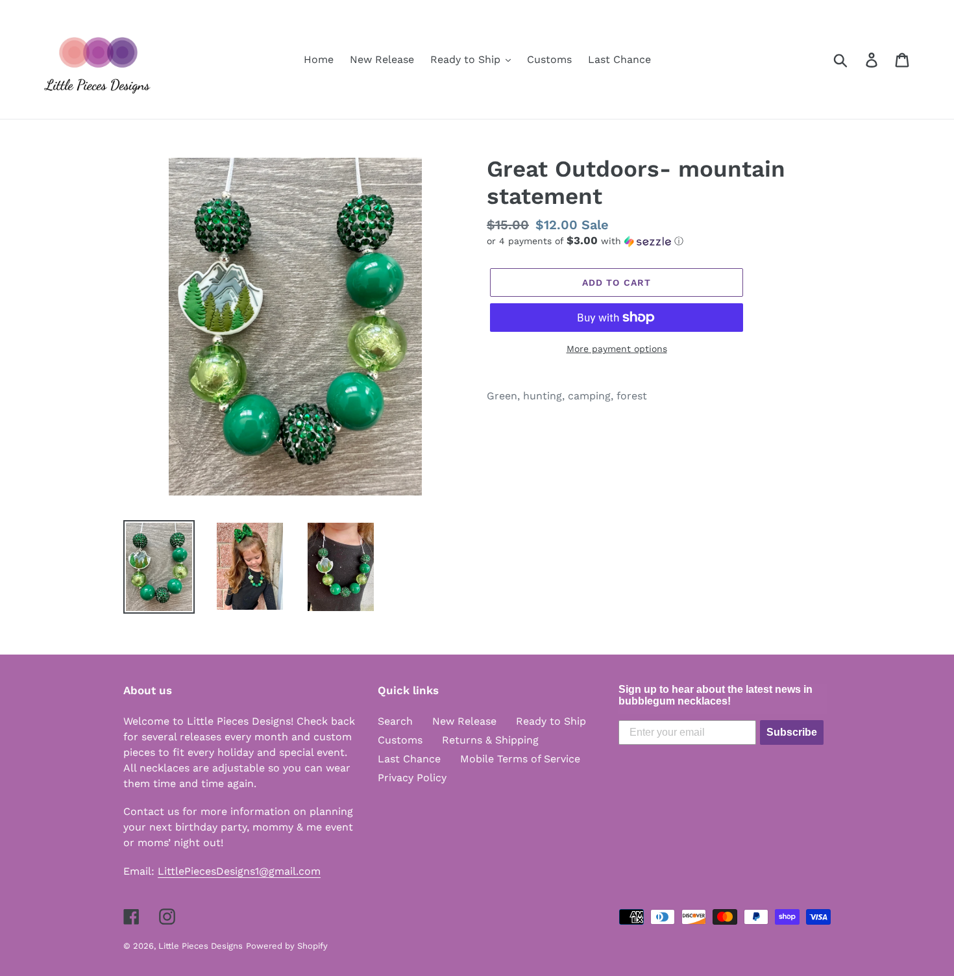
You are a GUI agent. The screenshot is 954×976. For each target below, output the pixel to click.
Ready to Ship (551, 721)
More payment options (617, 349)
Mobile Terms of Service (520, 759)
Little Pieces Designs (200, 946)
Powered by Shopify (287, 946)
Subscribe (791, 732)
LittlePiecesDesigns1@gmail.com (239, 871)
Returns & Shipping (490, 740)
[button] (659, 240)
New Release (464, 721)
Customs (400, 740)
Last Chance (409, 759)
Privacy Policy (412, 777)
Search (395, 721)
